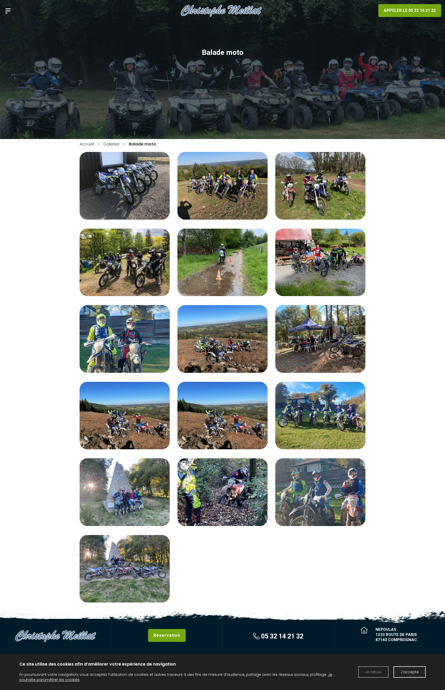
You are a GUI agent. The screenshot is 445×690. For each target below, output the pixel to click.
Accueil (87, 144)
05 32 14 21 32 (281, 636)
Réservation (166, 635)
